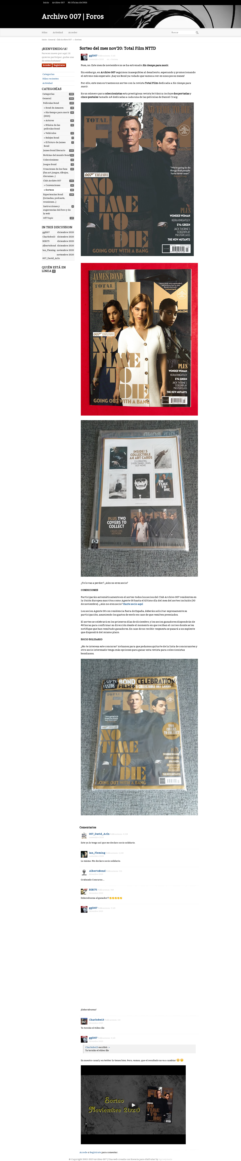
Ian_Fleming (97, 852)
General (46, 98)
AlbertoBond (97, 870)
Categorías (48, 74)
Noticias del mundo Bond (56, 155)
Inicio (46, 2)
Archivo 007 (58, 2)
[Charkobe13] (84, 1021)
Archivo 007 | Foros (73, 17)
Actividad (58, 32)
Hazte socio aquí (133, 604)
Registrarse (59, 65)
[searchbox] (185, 32)
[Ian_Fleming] (84, 854)
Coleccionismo (51, 160)
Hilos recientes (50, 78)
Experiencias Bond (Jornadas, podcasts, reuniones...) (54, 198)
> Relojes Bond (51, 137)
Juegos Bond (50, 164)
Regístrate (95, 1152)
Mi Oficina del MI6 (77, 2)
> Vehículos (50, 133)
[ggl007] (84, 57)
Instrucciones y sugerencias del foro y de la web (57, 210)
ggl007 (93, 55)
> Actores (49, 120)
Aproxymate (165, 1159)
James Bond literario (54, 150)
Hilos (44, 32)
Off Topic (48, 218)
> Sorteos (49, 190)
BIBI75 (93, 889)
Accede (83, 1152)
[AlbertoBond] (84, 872)
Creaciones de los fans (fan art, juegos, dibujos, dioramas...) (56, 172)
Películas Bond (51, 103)
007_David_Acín (99, 833)
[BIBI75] (84, 891)
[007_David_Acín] (84, 835)
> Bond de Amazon (53, 108)
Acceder (72, 32)
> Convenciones (52, 185)
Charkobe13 (96, 1019)
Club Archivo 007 (52, 180)
